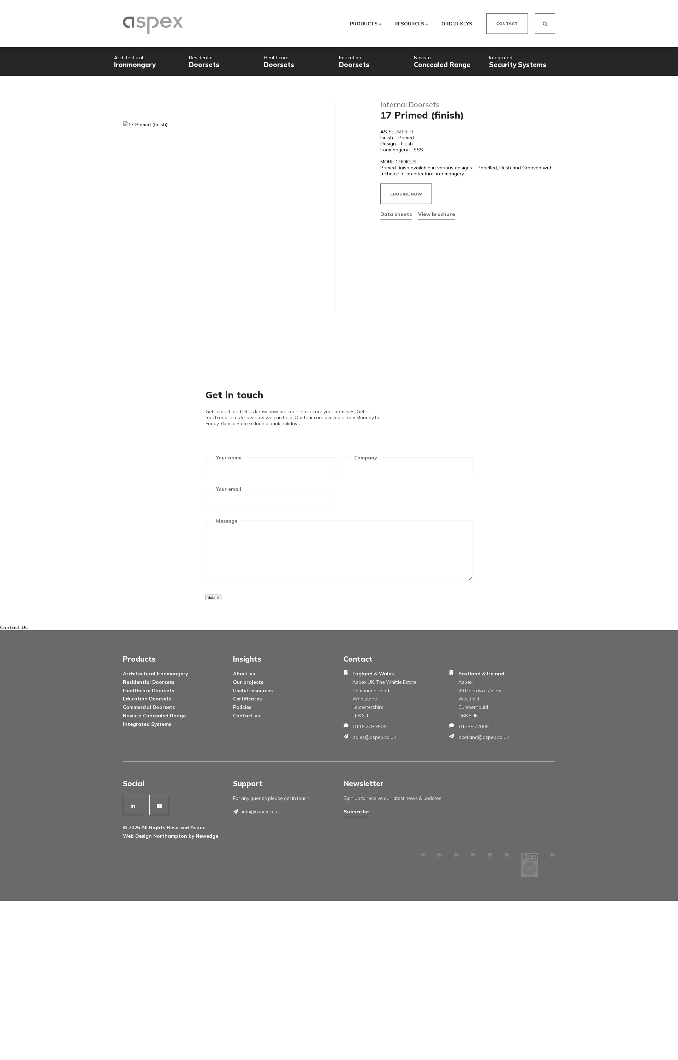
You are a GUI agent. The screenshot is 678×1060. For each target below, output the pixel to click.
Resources (410, 23)
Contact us (246, 715)
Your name (229, 457)
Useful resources (253, 690)
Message (226, 521)
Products (364, 23)
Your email (228, 489)
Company (365, 457)
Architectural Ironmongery (155, 673)
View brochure (436, 214)
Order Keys (456, 23)
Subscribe (356, 811)
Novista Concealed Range (154, 715)
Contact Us (14, 627)
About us (244, 673)
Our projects (248, 682)
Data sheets (396, 214)
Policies (242, 707)
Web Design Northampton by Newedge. (171, 836)
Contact (507, 23)
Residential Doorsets (148, 682)
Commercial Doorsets (149, 707)
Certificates (247, 698)
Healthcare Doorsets (148, 690)
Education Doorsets (147, 698)
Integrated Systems (147, 724)
